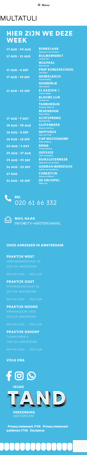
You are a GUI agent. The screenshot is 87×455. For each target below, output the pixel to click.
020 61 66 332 (36, 203)
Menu (46, 5)
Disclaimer (37, 430)
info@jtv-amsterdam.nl (38, 223)
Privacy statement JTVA (24, 426)
